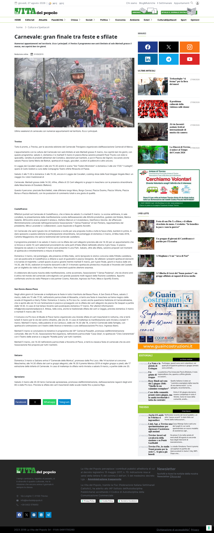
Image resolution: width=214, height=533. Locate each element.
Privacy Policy (89, 501)
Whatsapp (49, 402)
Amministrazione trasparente (104, 479)
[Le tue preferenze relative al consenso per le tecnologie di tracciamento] (209, 528)
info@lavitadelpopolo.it (31, 500)
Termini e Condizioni (129, 501)
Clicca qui (175, 476)
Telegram (64, 402)
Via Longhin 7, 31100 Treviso (34, 496)
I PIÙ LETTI (143, 213)
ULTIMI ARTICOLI (146, 70)
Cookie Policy (107, 501)
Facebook (21, 402)
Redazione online (21, 54)
